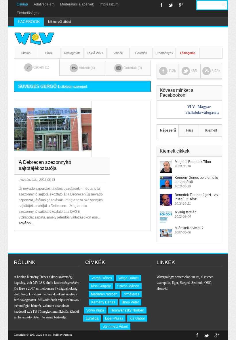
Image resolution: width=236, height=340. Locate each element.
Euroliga (92, 318)
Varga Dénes (102, 278)
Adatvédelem (44, 4)
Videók (118, 53)
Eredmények (164, 53)
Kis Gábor (137, 318)
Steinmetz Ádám (115, 326)
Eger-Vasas (114, 318)
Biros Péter (130, 302)
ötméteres (131, 294)
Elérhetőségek (28, 13)
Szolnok (197, 283)
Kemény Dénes (103, 302)
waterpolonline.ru (187, 277)
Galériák (141, 53)
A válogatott (72, 53)
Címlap (22, 4)
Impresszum (109, 4)
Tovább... (26, 223)
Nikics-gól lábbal (59, 21)
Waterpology (165, 277)
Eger (175, 283)
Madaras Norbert (104, 294)
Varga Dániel (128, 278)
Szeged (185, 283)
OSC (207, 283)
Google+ (181, 5)
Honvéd (162, 288)
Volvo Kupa (95, 310)
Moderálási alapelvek (77, 4)
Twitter (170, 5)
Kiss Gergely (101, 286)
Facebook (161, 5)
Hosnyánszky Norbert (127, 310)
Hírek (49, 53)
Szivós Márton (128, 286)
